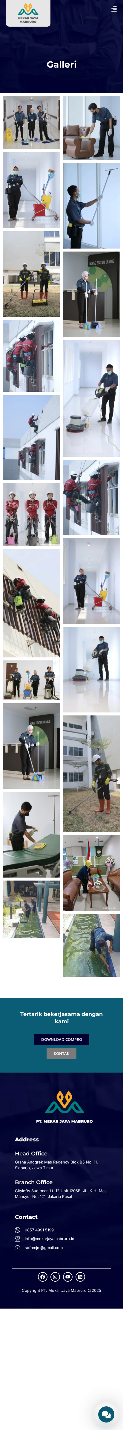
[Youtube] (68, 1277)
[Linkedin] (80, 1277)
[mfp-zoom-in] (32, 121)
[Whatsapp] (106, 1414)
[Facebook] (42, 1277)
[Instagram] (55, 1277)
